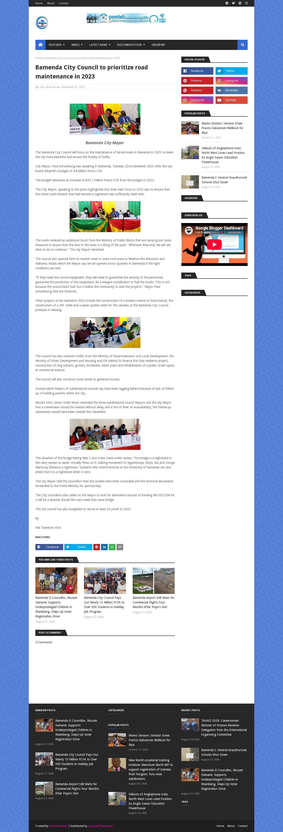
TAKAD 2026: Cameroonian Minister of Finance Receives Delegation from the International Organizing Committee (224, 727)
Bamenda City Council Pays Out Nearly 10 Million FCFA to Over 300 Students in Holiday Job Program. (104, 604)
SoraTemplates (58, 826)
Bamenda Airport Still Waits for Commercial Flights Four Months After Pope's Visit (153, 602)
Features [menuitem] (55, 44)
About (50, 3)
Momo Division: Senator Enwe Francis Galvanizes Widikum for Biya (222, 128)
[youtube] (232, 100)
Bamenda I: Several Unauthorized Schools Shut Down (224, 180)
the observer (48, 87)
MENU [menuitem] (76, 44)
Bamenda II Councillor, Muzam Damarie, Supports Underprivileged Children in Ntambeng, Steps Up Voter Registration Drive (56, 607)
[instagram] (246, 3)
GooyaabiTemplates (100, 826)
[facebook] (227, 3)
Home (39, 3)
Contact (64, 3)
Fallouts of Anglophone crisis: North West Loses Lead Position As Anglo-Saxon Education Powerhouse (223, 155)
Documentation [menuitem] (129, 44)
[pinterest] (240, 3)
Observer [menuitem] (158, 44)
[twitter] (233, 3)
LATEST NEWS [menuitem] (98, 44)
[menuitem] (40, 45)
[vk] (232, 90)
